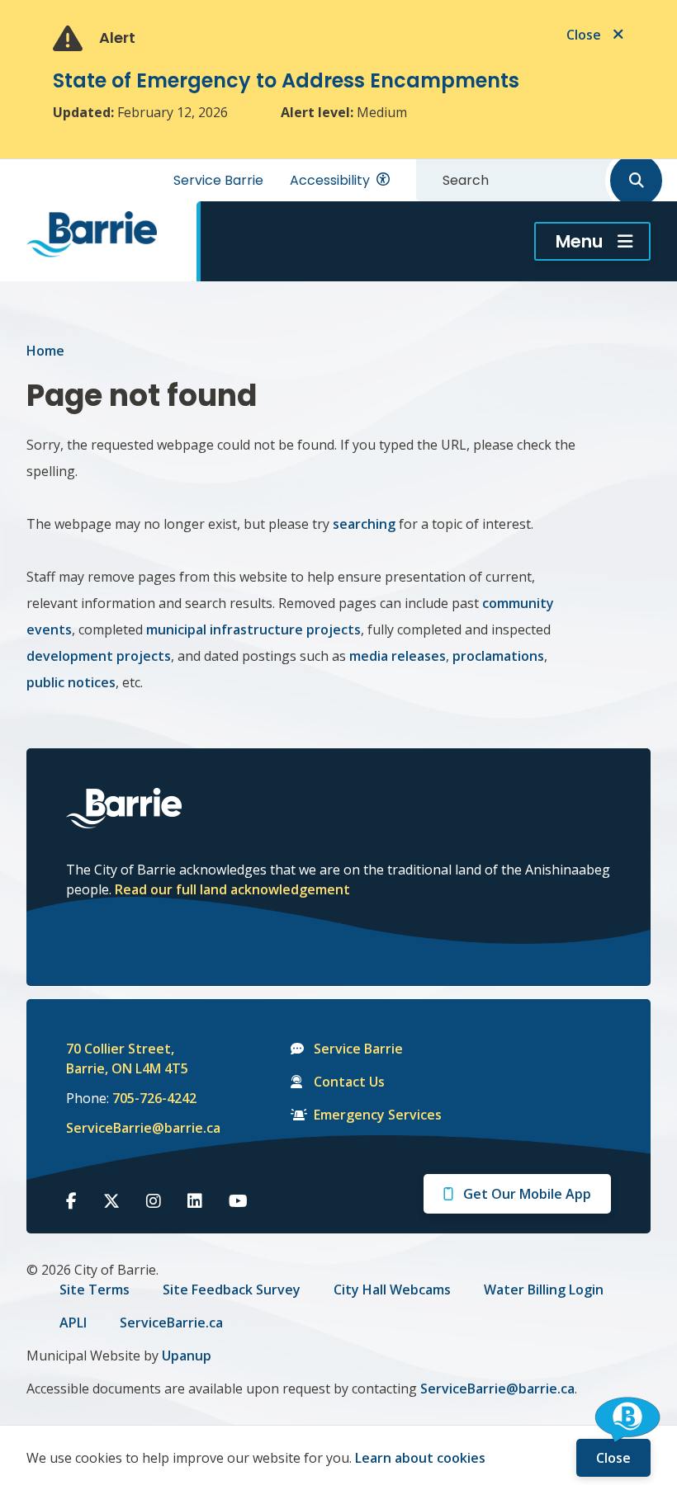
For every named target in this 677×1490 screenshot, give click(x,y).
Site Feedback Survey (232, 1289)
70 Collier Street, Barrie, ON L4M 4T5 (127, 1058)
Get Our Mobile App (527, 1194)
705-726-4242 (154, 1098)
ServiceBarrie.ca (171, 1322)
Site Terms (94, 1289)
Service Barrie (218, 180)
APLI (73, 1322)
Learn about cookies (420, 1458)
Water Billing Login (544, 1289)
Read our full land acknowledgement (232, 889)
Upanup (186, 1355)
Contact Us (349, 1082)
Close (613, 1458)
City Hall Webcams (392, 1289)
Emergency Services (378, 1115)
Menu (579, 241)
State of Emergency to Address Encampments (286, 80)
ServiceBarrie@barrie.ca (132, 1128)
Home (45, 351)
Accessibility (330, 180)
